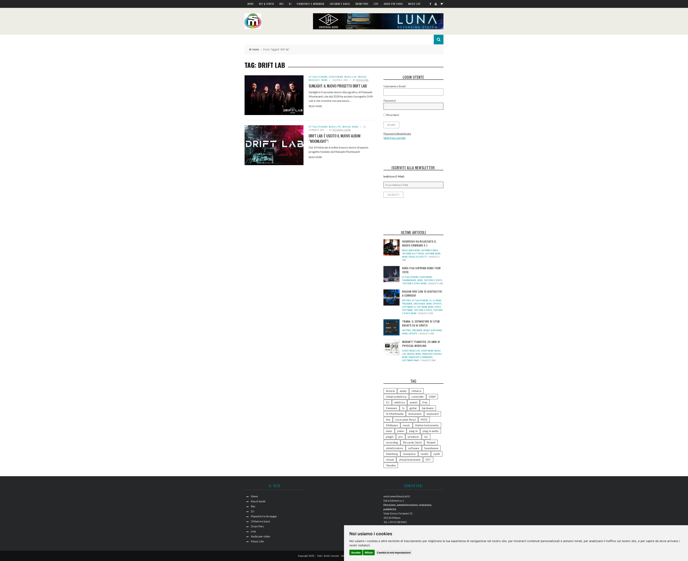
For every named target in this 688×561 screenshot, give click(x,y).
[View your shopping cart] (441, 3)
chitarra (416, 390)
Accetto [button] (356, 552)
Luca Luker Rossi (405, 419)
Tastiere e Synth (433, 280)
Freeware (407, 303)
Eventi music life (411, 350)
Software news (425, 307)
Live (376, 4)
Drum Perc (362, 4)
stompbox (409, 453)
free (424, 402)
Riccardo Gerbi (342, 130)
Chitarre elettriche (413, 253)
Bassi (405, 250)
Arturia (390, 390)
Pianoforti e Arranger (310, 4)
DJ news (437, 300)
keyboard (433, 413)
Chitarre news (432, 253)
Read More (315, 106)
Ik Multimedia (394, 413)
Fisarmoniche (409, 280)
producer (413, 436)
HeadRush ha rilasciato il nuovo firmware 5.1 (419, 243)
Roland (431, 442)
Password (389, 100)
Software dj (409, 307)
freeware (391, 408)
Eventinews (336, 76)
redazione (362, 80)
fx (403, 408)
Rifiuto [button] (369, 552)
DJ (290, 4)
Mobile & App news (432, 330)
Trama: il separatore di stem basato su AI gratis (421, 323)
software (413, 448)
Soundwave (431, 448)
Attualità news (318, 76)
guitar (413, 408)
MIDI (424, 419)
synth (436, 453)
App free (406, 300)
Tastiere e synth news (414, 283)
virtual (390, 459)
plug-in (413, 431)
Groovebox (419, 303)
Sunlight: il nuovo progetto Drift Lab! (338, 86)
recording (392, 442)
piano (400, 431)
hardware (428, 408)
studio (424, 453)
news (389, 431)
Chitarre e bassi (340, 4)
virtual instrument (410, 459)
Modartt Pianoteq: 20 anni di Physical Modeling (421, 344)
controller (418, 396)
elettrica (399, 402)
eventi (413, 402)
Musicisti (314, 80)
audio (403, 390)
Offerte (437, 303)
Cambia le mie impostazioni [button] (394, 552)
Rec (282, 4)
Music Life (414, 4)
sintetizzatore (394, 448)
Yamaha (391, 465)
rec (426, 436)
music (406, 425)
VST (428, 459)
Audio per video (393, 4)
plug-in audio (431, 431)
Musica (362, 76)
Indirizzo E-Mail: (394, 176)
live (388, 419)
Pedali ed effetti (418, 256)
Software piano (410, 360)
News (251, 4)
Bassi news (414, 250)
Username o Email (394, 86)
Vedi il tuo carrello (394, 138)
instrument (415, 413)
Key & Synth (266, 4)
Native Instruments (427, 425)
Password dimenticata (397, 133)
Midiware (392, 425)
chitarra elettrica (396, 396)
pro (400, 436)
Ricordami (392, 114)
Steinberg (392, 453)
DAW (432, 396)
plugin (389, 436)
